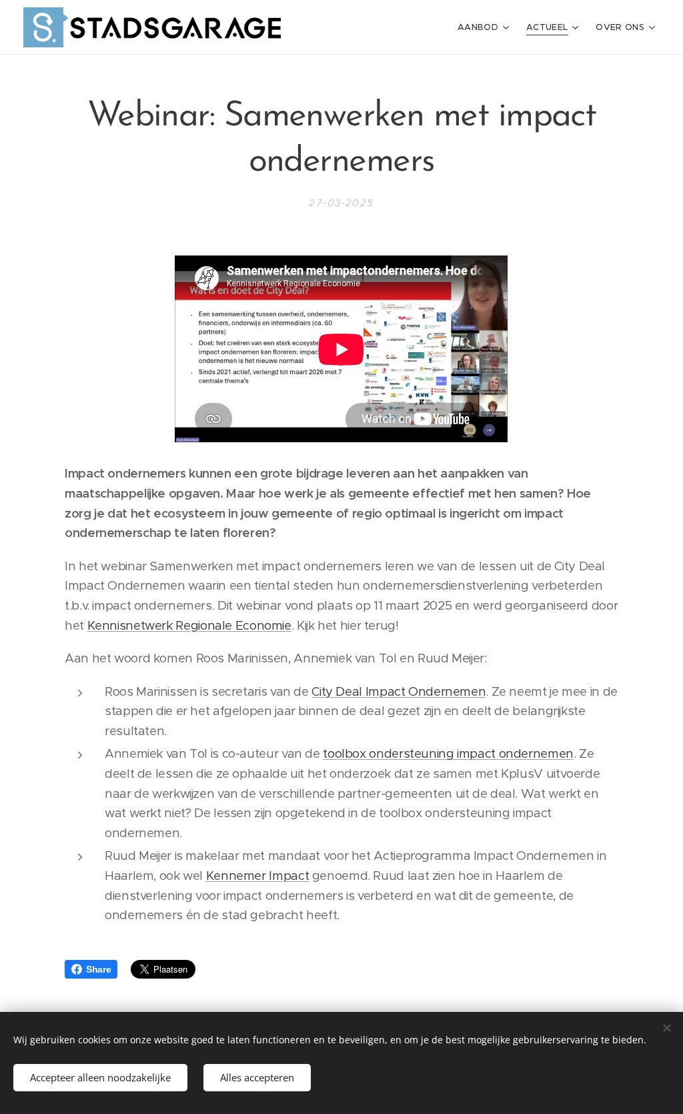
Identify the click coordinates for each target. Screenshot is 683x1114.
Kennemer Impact (257, 875)
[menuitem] (485, 27)
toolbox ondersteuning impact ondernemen (448, 753)
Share (98, 969)
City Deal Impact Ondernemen (398, 691)
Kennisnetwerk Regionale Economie (189, 625)
